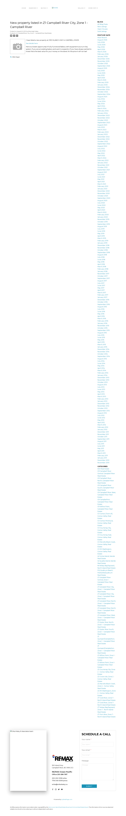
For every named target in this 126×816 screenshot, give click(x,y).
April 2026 (101, 49)
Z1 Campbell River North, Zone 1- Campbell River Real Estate (106, 610)
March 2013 (101, 396)
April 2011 (100, 451)
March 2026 (101, 52)
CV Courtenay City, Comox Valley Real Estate (104, 530)
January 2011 (102, 458)
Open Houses (102, 29)
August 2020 (102, 200)
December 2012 (103, 403)
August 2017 (102, 281)
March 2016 (101, 318)
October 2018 (102, 250)
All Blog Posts (102, 24)
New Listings (102, 26)
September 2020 (103, 198)
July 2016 (100, 309)
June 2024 (101, 101)
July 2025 (101, 71)
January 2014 (102, 375)
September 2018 (103, 252)
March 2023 (101, 130)
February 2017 (102, 295)
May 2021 (100, 179)
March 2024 (101, 108)
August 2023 (102, 125)
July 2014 (100, 361)
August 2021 (102, 172)
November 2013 (103, 380)
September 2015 (103, 330)
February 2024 (103, 111)
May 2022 (101, 153)
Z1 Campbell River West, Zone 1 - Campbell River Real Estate (106, 617)
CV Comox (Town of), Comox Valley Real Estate (105, 516)
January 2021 (102, 189)
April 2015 (101, 342)
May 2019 (100, 233)
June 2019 (101, 231)
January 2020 (102, 217)
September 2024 (103, 94)
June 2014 (101, 363)
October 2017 (102, 276)
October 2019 (102, 222)
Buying (43, 8)
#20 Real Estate (103, 469)
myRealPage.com (66, 799)
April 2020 (101, 210)
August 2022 (102, 146)
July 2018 (101, 257)
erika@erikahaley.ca (59, 784)
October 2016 (102, 302)
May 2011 (100, 448)
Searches (32, 8)
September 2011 (103, 439)
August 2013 (102, 385)
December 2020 (103, 191)
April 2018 (101, 264)
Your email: (86, 750)
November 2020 (103, 193)
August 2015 (102, 333)
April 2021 (101, 182)
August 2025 (102, 68)
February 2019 (102, 241)
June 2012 (101, 418)
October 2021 (102, 167)
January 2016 (102, 323)
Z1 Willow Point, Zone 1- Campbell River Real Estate (106, 665)
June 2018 (101, 259)
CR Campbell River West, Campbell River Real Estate (106, 495)
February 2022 (103, 160)
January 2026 (102, 56)
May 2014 (100, 366)
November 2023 (103, 118)
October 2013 (102, 382)
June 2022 (101, 151)
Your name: (86, 739)
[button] (52, 789)
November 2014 (103, 352)
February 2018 (102, 269)
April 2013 (101, 394)
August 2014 (102, 359)
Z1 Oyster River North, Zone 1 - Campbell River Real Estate (106, 624)
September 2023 (103, 122)
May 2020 (101, 208)
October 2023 (102, 120)
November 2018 (103, 248)
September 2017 (103, 278)
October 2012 (102, 408)
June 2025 (101, 73)
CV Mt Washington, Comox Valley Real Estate (104, 551)
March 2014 (101, 370)
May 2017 (100, 288)
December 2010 (103, 460)
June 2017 (101, 285)
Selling (81, 8)
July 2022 (101, 148)
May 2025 (101, 75)
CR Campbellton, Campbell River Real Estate (105, 502)
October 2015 (102, 328)
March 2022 (101, 158)
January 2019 (102, 243)
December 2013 (103, 377)
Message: (85, 761)
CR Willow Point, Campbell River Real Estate (105, 509)
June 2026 (101, 45)
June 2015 (101, 337)
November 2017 (103, 274)
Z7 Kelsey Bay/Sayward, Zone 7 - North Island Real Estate (106, 709)
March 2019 (101, 238)
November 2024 (103, 89)
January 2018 (102, 271)
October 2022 (102, 141)
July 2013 (100, 387)
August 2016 (102, 307)
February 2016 (102, 321)
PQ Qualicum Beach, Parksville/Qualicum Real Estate (105, 572)
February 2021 (102, 186)
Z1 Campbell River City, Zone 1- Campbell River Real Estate (106, 596)
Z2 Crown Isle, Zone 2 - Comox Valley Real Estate (105, 679)
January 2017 (102, 297)
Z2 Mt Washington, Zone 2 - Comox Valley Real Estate (106, 693)
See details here (32, 43)
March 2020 (101, 212)
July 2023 (101, 127)
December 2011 (103, 432)
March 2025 (101, 80)
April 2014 (101, 368)
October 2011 (102, 437)
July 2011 (100, 444)
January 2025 (102, 85)
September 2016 (103, 304)
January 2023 (102, 134)
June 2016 (101, 311)
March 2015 (101, 344)
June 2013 (101, 389)
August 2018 (102, 255)
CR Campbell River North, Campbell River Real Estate (105, 480)
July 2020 (101, 203)
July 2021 (100, 174)
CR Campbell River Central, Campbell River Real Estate (106, 473)
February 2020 (103, 215)
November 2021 (103, 165)
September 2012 (103, 411)
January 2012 (102, 429)
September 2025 (103, 66)
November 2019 (103, 219)
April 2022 (101, 155)
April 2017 (101, 290)
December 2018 (103, 245)
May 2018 (100, 262)
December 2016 (103, 300)
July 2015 (100, 335)
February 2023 (103, 132)
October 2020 (102, 196)
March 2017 (101, 292)
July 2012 (100, 415)
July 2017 (100, 283)
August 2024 (102, 97)
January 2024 (102, 113)
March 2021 (101, 184)
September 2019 (103, 224)
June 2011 (101, 446)
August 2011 (101, 441)
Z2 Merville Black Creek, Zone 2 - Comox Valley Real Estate (106, 686)
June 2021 (101, 177)
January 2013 (102, 401)
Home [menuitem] (24, 8)
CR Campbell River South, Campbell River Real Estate (105, 487)
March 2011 (101, 453)
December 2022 (103, 137)
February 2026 (102, 54)
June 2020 (101, 205)
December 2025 (103, 59)
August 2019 (102, 226)
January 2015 (102, 347)
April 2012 (101, 422)
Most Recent (102, 37)
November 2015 (103, 326)
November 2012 (103, 406)
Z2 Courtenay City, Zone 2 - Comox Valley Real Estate (106, 672)
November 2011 (103, 434)
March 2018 (101, 266)
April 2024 (101, 106)
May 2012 (100, 420)
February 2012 (102, 427)
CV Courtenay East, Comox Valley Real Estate (104, 537)
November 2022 (103, 139)
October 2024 (102, 92)
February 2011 (102, 455)
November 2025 (103, 61)
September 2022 (103, 144)
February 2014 (102, 373)
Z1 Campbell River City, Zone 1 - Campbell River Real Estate (34, 33)
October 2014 (102, 354)
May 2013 (100, 392)
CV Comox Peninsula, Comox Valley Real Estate (105, 523)
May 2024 (101, 104)
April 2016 (101, 316)
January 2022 (102, 163)
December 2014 (103, 349)
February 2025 (102, 82)
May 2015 (100, 340)
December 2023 (103, 115)
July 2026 (101, 42)
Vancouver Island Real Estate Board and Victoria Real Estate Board (68, 807)
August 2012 (102, 413)
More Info (92, 8)
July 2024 (101, 99)
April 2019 (101, 236)
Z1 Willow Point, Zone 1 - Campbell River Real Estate (106, 658)
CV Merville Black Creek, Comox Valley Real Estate (106, 544)
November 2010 (103, 463)
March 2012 (101, 425)
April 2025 (101, 78)
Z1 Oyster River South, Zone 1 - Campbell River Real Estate (106, 632)
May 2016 (100, 314)
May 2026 (101, 47)
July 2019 (100, 229)
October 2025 (102, 63)
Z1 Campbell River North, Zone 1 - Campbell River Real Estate (106, 603)
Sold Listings (102, 31)
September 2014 (103, 356)
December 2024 (103, 87)
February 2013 (102, 399)
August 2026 (102, 40)
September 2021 (103, 170)
